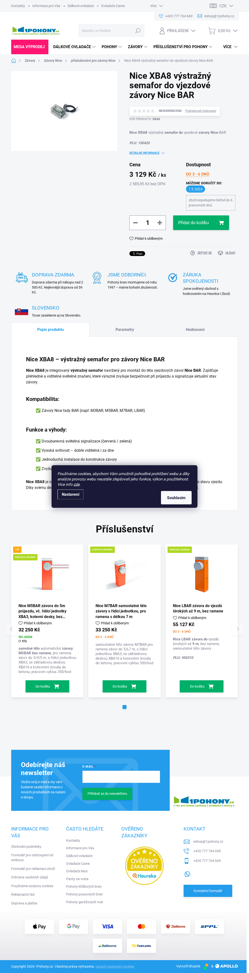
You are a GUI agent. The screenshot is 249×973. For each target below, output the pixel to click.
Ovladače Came (113, 6)
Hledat (138, 31)
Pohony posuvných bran (84, 894)
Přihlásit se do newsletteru (107, 794)
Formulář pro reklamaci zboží (33, 869)
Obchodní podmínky (26, 847)
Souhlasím (176, 497)
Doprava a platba (24, 903)
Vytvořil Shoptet (188, 966)
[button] (124, 707)
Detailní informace (144, 153)
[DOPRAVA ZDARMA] (124, 573)
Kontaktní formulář (208, 891)
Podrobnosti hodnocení (200, 111)
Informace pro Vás (46, 6)
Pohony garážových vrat (84, 902)
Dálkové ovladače (81, 6)
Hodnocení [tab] (195, 329)
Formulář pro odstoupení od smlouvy (32, 857)
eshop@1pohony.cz (208, 841)
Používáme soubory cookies (32, 886)
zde (76, 484)
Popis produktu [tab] (50, 329)
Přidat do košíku (193, 222)
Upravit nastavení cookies (115, 966)
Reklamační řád (23, 894)
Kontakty (18, 6)
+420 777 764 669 (207, 851)
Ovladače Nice (77, 871)
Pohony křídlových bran (84, 886)
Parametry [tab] (125, 329)
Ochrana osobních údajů (29, 877)
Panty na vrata (77, 879)
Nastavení (70, 494)
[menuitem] (29, 47)
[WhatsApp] (187, 873)
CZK (223, 6)
